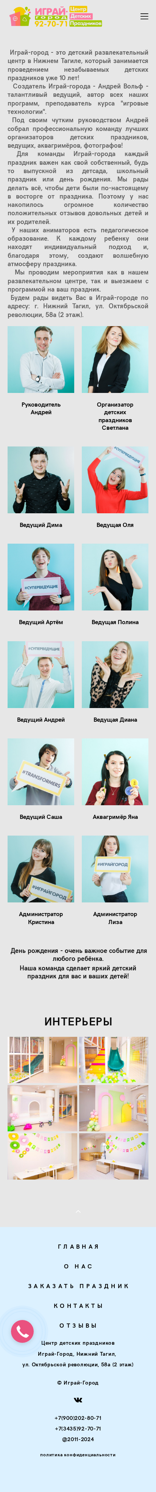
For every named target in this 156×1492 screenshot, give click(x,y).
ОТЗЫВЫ (78, 1325)
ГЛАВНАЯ (79, 1246)
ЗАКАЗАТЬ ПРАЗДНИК (79, 1286)
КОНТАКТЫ (79, 1305)
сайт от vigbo (78, 1474)
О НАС (79, 1266)
